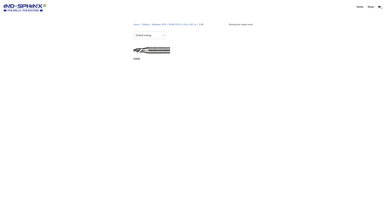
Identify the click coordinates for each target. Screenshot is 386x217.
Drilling (145, 24)
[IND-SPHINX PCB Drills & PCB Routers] (24, 8)
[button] (375, 6)
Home (360, 7)
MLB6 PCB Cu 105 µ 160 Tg (182, 24)
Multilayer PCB (159, 24)
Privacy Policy (115, 213)
